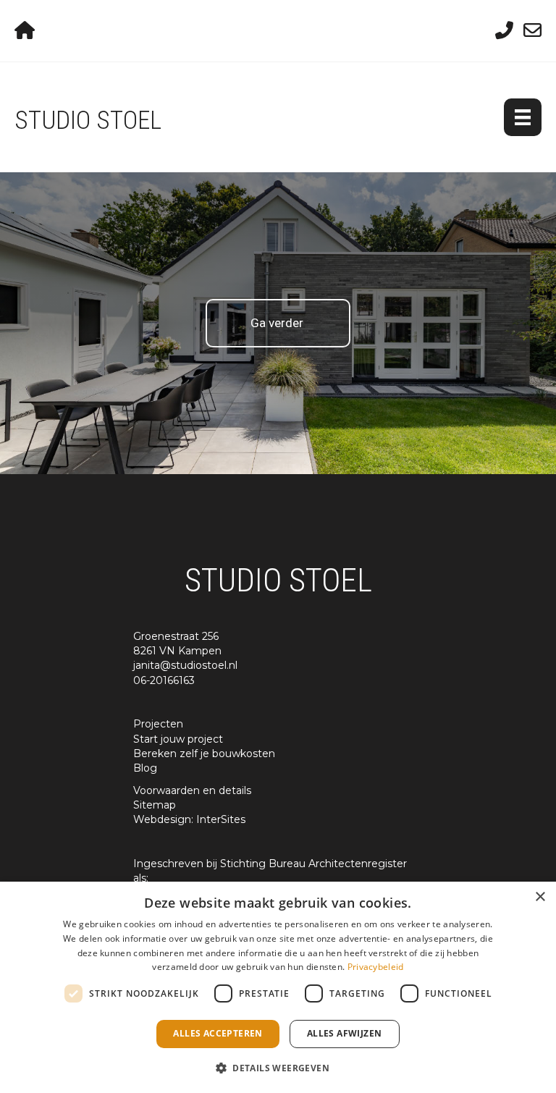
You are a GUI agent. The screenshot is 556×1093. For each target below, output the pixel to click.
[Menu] (523, 117)
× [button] (539, 897)
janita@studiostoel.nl (185, 665)
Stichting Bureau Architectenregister (313, 863)
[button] (278, 1067)
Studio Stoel (87, 120)
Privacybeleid (376, 967)
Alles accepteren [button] (217, 1033)
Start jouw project (178, 739)
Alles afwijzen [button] (344, 1033)
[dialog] (278, 987)
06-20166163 (164, 680)
